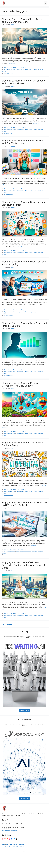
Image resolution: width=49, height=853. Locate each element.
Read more (12, 63)
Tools (10, 844)
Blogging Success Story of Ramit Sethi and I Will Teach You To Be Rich (24, 503)
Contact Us (21, 844)
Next (10, 624)
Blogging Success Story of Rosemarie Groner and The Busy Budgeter (21, 384)
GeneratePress (33, 851)
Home (3, 844)
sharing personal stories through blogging (26, 69)
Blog (7, 844)
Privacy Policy (15, 846)
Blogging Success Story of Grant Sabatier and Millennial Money (24, 82)
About (15, 844)
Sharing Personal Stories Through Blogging (15, 67)
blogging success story (9, 69)
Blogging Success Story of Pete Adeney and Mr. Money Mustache (23, 20)
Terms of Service (6, 846)
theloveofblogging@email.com (9, 830)
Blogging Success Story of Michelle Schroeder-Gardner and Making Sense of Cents (23, 565)
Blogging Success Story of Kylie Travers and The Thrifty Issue (23, 142)
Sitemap (22, 846)
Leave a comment (8, 73)
